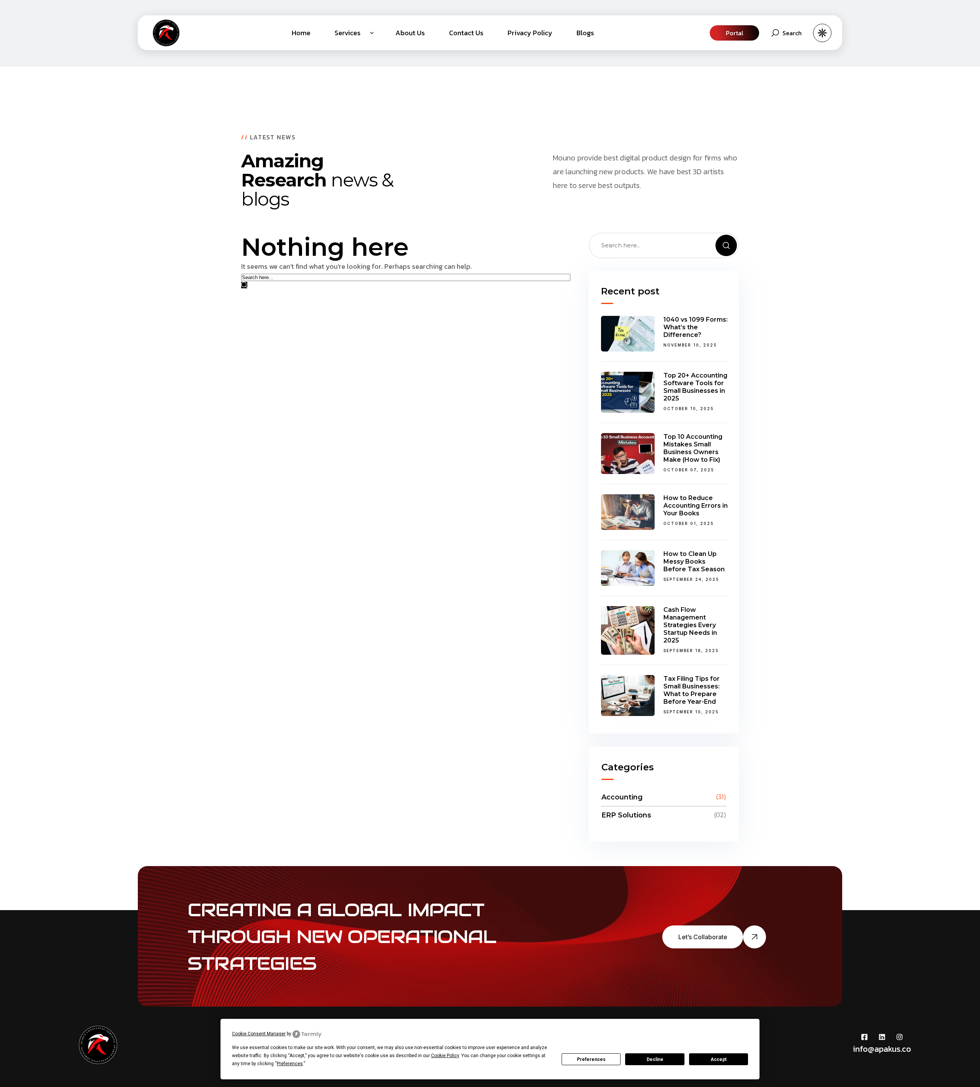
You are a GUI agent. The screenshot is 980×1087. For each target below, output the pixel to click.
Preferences (591, 1059)
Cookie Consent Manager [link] (259, 1033)
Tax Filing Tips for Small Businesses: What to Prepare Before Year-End (691, 690)
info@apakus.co (882, 1049)
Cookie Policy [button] (445, 1055)
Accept (718, 1059)
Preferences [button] (290, 1063)
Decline (655, 1059)
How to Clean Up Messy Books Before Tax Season (694, 561)
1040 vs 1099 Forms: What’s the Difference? (695, 327)
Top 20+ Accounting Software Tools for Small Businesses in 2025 (695, 387)
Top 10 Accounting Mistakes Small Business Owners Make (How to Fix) (692, 448)
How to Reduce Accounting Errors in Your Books (695, 505)
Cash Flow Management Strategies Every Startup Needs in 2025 (690, 625)
